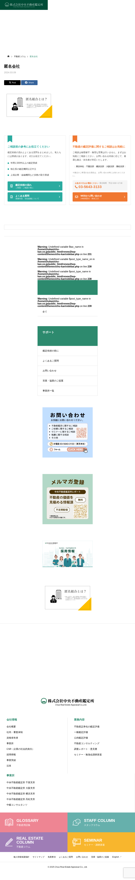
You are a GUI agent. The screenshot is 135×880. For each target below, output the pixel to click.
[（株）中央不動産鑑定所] (24, 5)
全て (44, 311)
